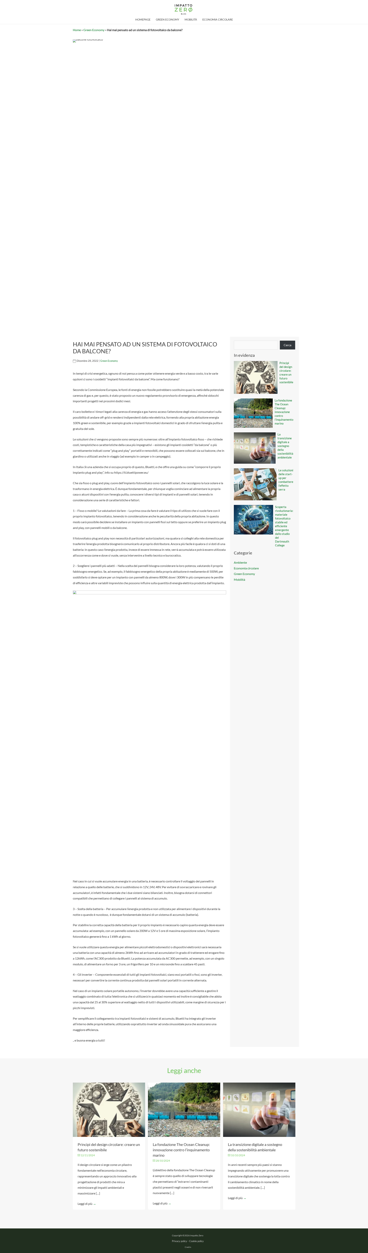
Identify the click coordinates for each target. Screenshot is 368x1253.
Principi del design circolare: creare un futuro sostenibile (286, 372)
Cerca (287, 345)
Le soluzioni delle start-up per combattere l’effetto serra (285, 479)
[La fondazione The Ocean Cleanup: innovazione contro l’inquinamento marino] (184, 1109)
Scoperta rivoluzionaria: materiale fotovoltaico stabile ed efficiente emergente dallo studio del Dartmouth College (284, 526)
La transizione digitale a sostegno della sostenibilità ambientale (285, 446)
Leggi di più (87, 1203)
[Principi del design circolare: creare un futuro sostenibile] (109, 1109)
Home (77, 30)
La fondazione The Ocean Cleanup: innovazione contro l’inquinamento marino (284, 412)
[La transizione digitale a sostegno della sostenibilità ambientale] (259, 1109)
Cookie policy (196, 1241)
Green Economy (93, 30)
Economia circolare (246, 568)
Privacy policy (179, 1241)
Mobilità (239, 579)
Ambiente (240, 562)
